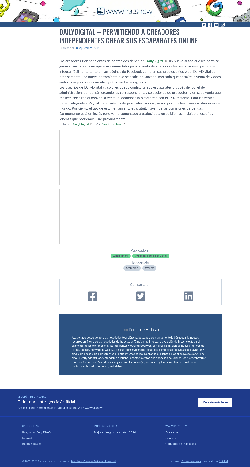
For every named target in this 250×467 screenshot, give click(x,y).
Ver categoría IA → (215, 402)
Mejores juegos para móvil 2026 (115, 432)
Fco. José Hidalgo (144, 330)
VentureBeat (112, 124)
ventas (150, 268)
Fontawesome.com (191, 461)
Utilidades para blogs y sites (151, 256)
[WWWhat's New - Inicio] (125, 11)
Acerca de (171, 432)
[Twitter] (204, 24)
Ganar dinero (120, 256)
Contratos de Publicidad (180, 443)
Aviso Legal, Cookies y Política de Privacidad (93, 461)
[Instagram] (222, 24)
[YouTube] (216, 24)
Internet (27, 438)
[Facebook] (210, 24)
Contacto (171, 438)
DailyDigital (80, 124)
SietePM (223, 461)
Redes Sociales (31, 443)
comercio (132, 268)
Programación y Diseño (37, 432)
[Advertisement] (141, 157)
